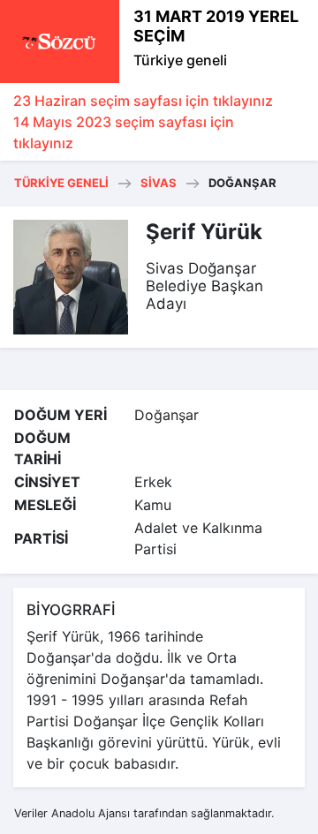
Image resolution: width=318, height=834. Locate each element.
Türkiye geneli (180, 60)
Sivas (158, 183)
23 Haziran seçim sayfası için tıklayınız (143, 100)
